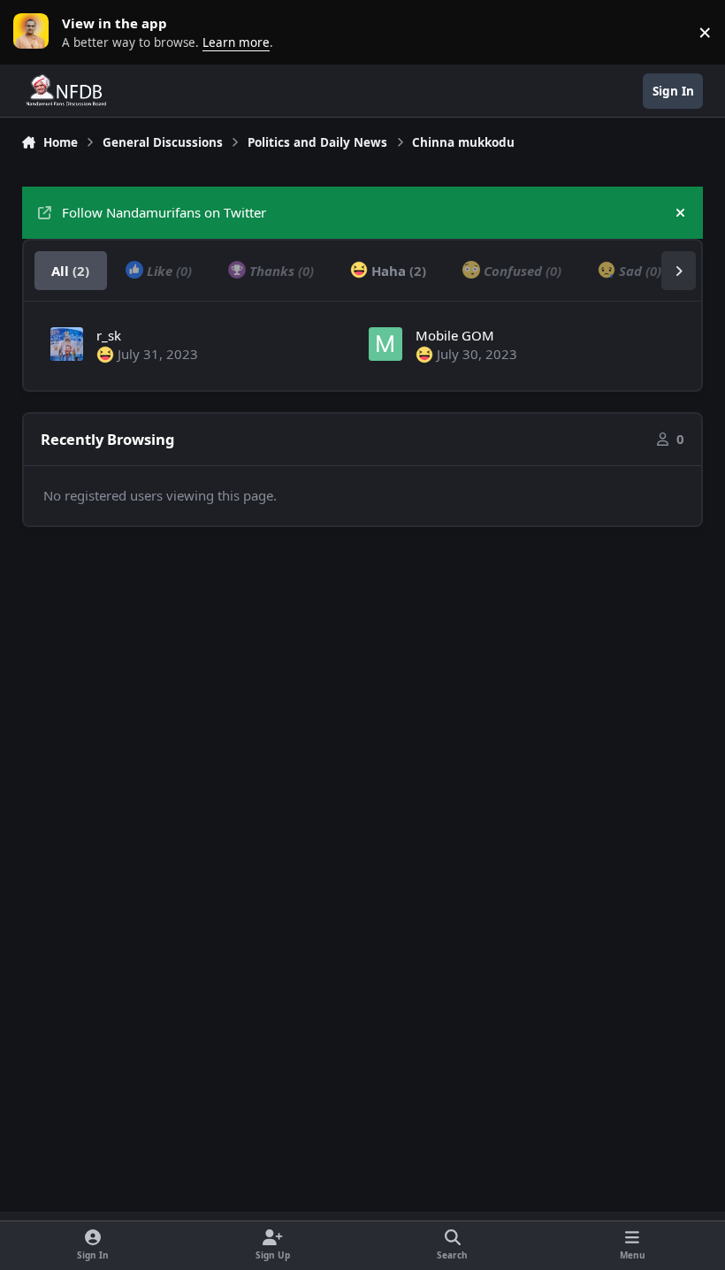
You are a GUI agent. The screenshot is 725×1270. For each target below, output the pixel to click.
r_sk (108, 335)
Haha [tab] (397, 270)
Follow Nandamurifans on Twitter (164, 212)
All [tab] (70, 270)
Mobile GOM (455, 335)
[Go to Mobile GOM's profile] (385, 344)
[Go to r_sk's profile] (67, 344)
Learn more (35, 32)
